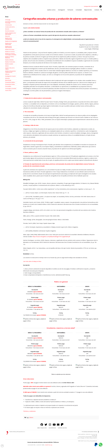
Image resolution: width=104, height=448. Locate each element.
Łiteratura (7, 78)
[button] (101, 10)
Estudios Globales (9, 60)
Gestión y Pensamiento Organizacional (10, 71)
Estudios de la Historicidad (8, 44)
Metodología (8, 80)
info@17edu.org (48, 444)
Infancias (7, 74)
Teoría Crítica (8, 90)
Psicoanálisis (8, 86)
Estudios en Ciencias (10, 51)
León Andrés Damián (34, 28)
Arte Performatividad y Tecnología (10, 22)
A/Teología (7, 19)
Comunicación (8, 25)
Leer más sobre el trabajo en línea (32, 261)
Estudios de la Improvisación (8, 47)
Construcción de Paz (10, 27)
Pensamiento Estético (10, 82)
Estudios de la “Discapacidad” (8, 39)
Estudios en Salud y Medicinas (9, 57)
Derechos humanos (9, 31)
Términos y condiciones (29, 411)
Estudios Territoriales (10, 62)
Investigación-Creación (10, 76)
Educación (7, 36)
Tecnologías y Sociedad (10, 88)
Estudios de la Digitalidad (11, 41)
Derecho (7, 29)
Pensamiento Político (10, 84)
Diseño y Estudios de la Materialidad (10, 33)
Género (31, 417)
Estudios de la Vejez (9, 49)
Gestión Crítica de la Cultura (9, 68)
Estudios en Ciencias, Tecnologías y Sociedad (10, 54)
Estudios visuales (9, 64)
